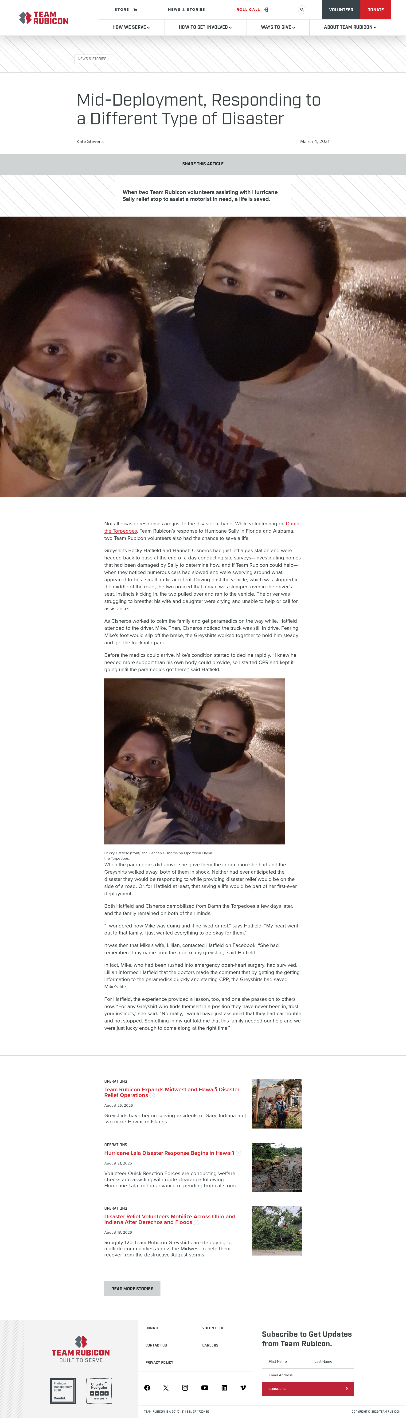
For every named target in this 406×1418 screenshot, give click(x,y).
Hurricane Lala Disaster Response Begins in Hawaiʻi (170, 1153)
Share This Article (203, 164)
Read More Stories (132, 1289)
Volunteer (341, 10)
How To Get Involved (204, 27)
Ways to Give (276, 27)
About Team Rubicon (349, 27)
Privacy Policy (159, 1362)
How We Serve (130, 27)
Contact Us (156, 1345)
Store (122, 9)
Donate (375, 10)
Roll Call (248, 9)
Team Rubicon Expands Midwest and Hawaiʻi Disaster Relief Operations (171, 1092)
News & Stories (187, 9)
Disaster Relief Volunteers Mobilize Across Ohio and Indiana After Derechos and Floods (169, 1219)
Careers (210, 1345)
